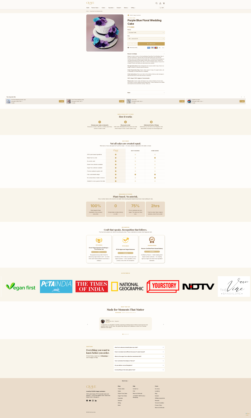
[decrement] (129, 43)
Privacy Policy (158, 405)
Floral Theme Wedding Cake (78, 99)
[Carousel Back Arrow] (87, 324)
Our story (157, 388)
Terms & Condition (159, 403)
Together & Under (196, 99)
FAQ (134, 391)
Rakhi (87, 7)
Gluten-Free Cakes (122, 393)
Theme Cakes (94, 7)
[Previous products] (241, 97)
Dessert (119, 7)
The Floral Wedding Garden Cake (18, 99)
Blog (156, 393)
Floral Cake (134, 99)
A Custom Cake (131, 18)
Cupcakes (110, 7)
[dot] (122, 334)
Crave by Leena (92, 412)
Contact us (135, 388)
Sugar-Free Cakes (122, 395)
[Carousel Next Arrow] (163, 324)
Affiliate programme (160, 398)
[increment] (135, 43)
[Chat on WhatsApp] (247, 414)
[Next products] (244, 97)
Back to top (125, 380)
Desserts (120, 400)
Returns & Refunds (137, 393)
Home (87, 11)
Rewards (157, 400)
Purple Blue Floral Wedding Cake (96, 11)
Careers (157, 395)
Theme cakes (121, 388)
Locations (157, 391)
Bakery (126, 7)
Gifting (132, 7)
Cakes (103, 7)
